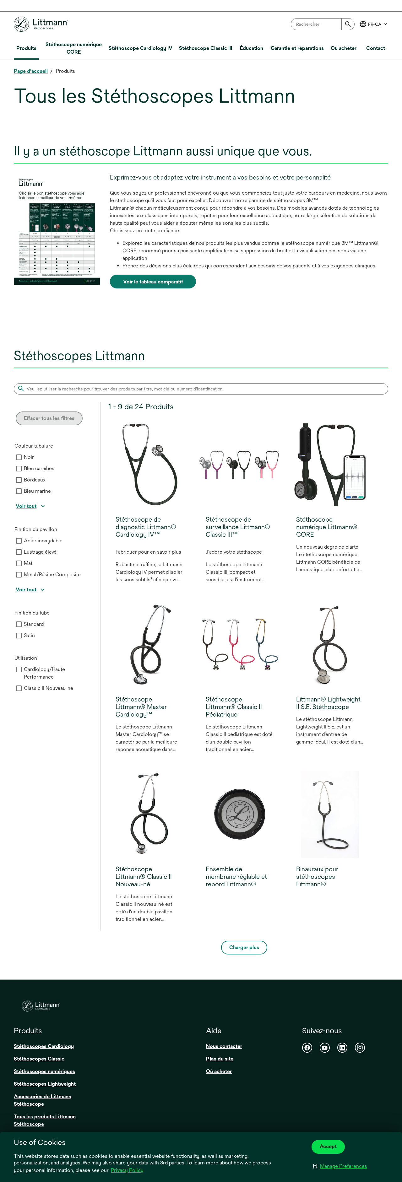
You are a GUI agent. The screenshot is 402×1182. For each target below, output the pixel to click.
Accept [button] (328, 1146)
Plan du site (219, 1059)
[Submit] (348, 24)
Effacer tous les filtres (49, 418)
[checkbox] (19, 457)
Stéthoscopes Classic (39, 1059)
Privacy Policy (127, 1170)
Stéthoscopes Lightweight (45, 1084)
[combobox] (322, 24)
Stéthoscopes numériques (44, 1071)
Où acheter (219, 1071)
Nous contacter (224, 1046)
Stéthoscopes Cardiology (44, 1046)
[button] (340, 1166)
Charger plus (244, 947)
